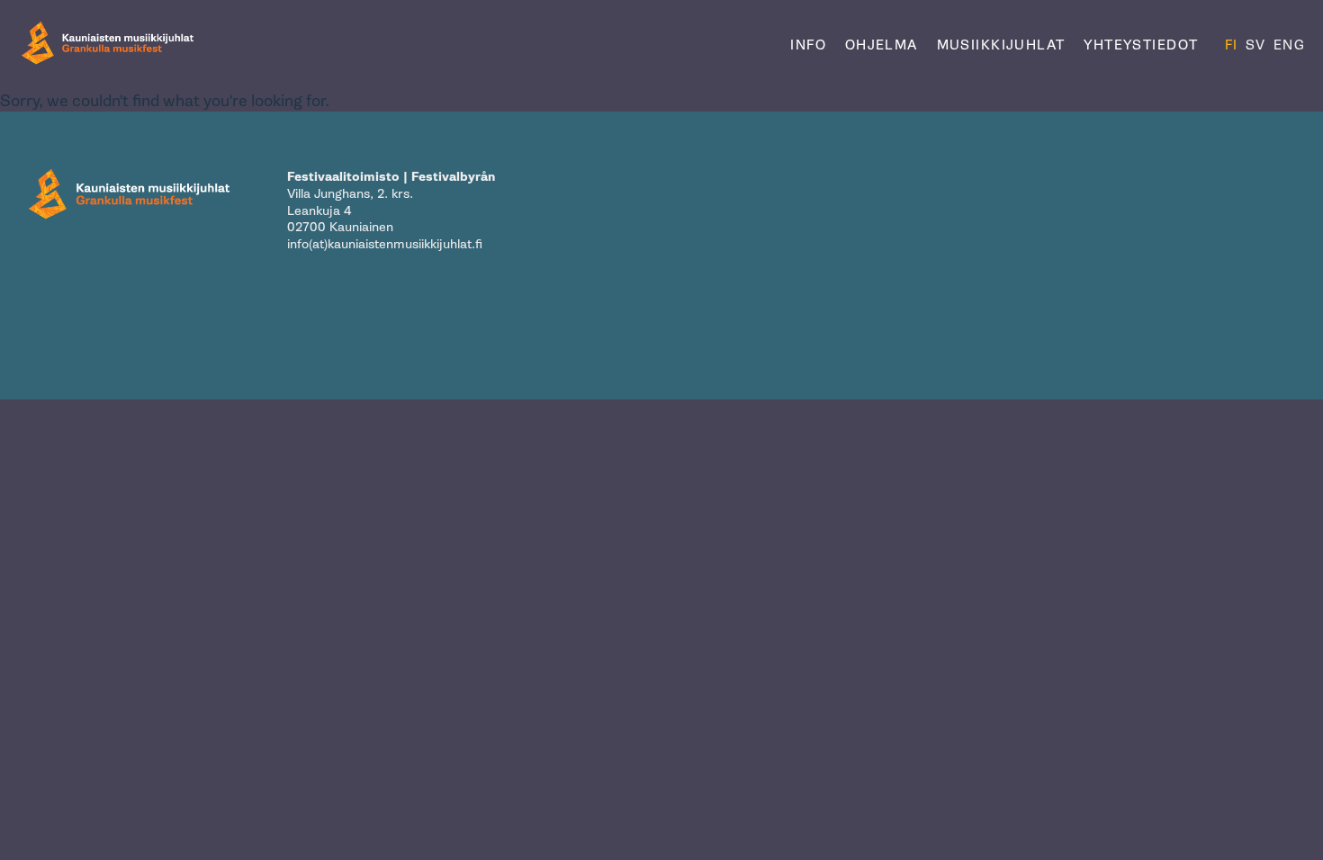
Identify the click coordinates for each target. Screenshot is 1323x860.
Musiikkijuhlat (1001, 45)
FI (1231, 45)
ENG (1289, 45)
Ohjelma (881, 45)
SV (1256, 45)
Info (808, 45)
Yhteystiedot (1141, 45)
